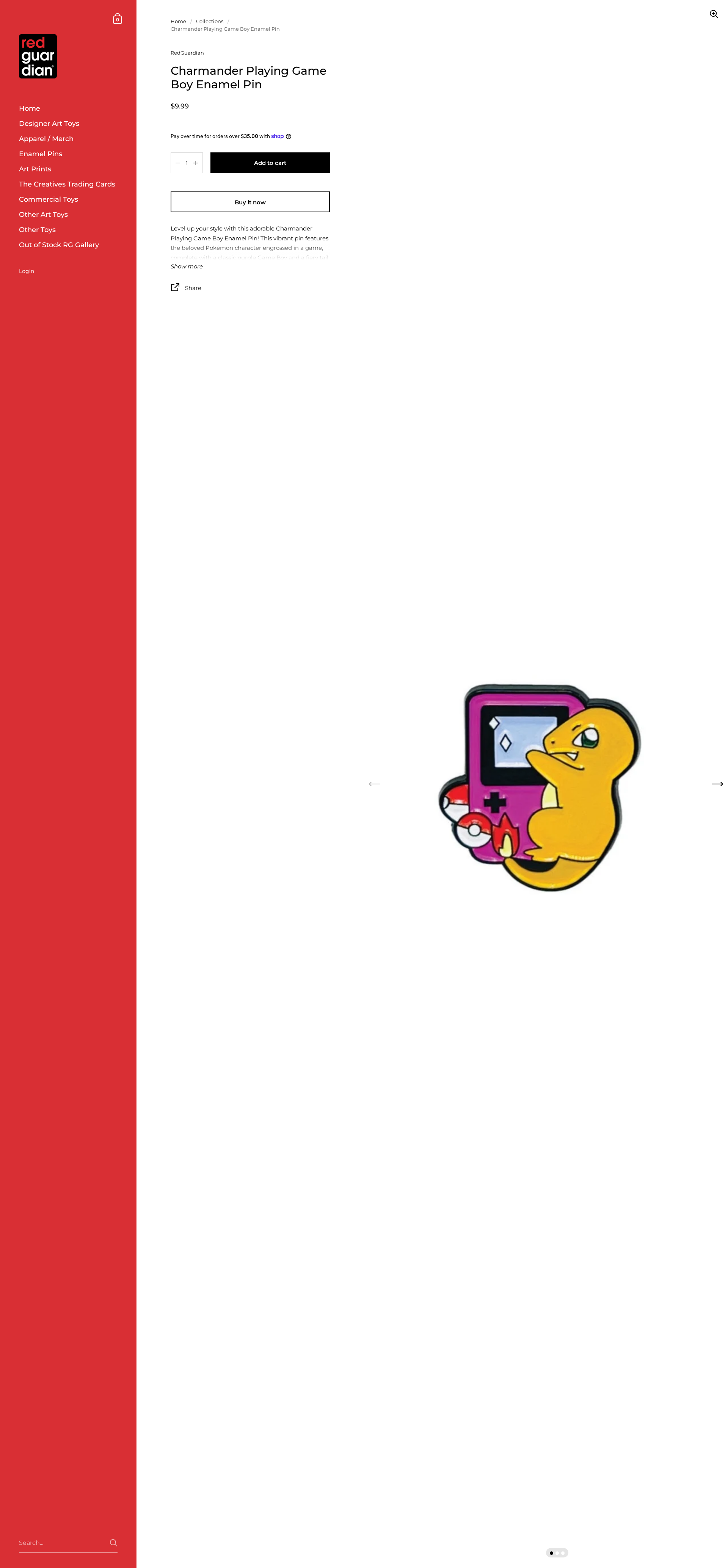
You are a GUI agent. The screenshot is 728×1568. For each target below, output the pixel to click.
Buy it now (250, 202)
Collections (209, 21)
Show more (187, 266)
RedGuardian (187, 53)
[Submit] (114, 1543)
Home (178, 21)
